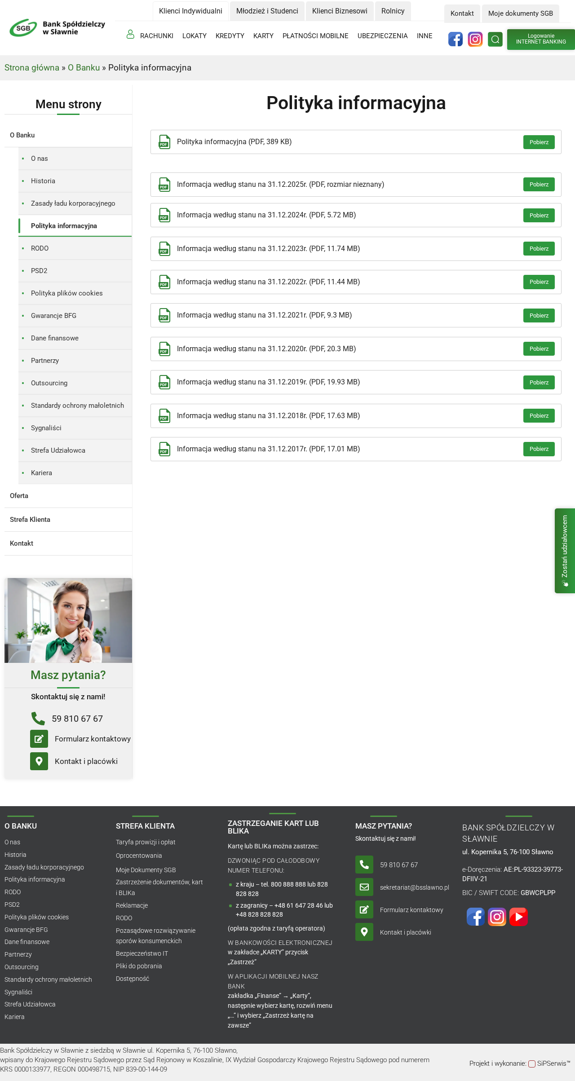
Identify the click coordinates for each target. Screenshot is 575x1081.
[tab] (191, 10)
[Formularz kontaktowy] (39, 739)
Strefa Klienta (30, 520)
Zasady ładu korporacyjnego (73, 203)
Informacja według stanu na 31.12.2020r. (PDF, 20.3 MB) (266, 348)
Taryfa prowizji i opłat (146, 842)
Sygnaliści (46, 428)
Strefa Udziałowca (58, 450)
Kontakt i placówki (86, 761)
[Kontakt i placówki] (39, 761)
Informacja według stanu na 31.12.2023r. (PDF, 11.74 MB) (268, 248)
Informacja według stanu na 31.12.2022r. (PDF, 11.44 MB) (268, 282)
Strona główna (31, 67)
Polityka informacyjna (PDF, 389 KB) (234, 141)
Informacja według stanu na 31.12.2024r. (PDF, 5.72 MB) (266, 215)
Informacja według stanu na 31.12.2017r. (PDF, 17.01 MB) (268, 449)
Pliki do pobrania (139, 966)
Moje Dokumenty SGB (146, 870)
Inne (425, 36)
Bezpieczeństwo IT (142, 953)
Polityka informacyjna (64, 226)
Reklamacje (132, 905)
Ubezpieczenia (383, 36)
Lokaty (194, 36)
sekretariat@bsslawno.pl (414, 887)
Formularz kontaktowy (93, 738)
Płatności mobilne (316, 36)
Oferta (19, 496)
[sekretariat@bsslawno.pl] (364, 887)
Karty (263, 36)
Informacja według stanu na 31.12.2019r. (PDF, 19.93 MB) (268, 382)
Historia (43, 181)
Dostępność (132, 978)
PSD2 (39, 271)
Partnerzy (45, 361)
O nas (39, 158)
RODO (40, 248)
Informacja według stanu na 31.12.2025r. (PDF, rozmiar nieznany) (281, 184)
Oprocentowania (139, 855)
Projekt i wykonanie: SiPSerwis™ (520, 1063)
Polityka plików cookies (67, 293)
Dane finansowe (55, 338)
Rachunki (156, 36)
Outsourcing (49, 383)
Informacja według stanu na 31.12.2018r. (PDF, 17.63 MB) (268, 415)
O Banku (84, 67)
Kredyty (230, 36)
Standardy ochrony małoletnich (77, 406)
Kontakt (21, 543)
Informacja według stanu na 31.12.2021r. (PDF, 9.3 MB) (264, 315)
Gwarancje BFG (53, 316)
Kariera (41, 473)
